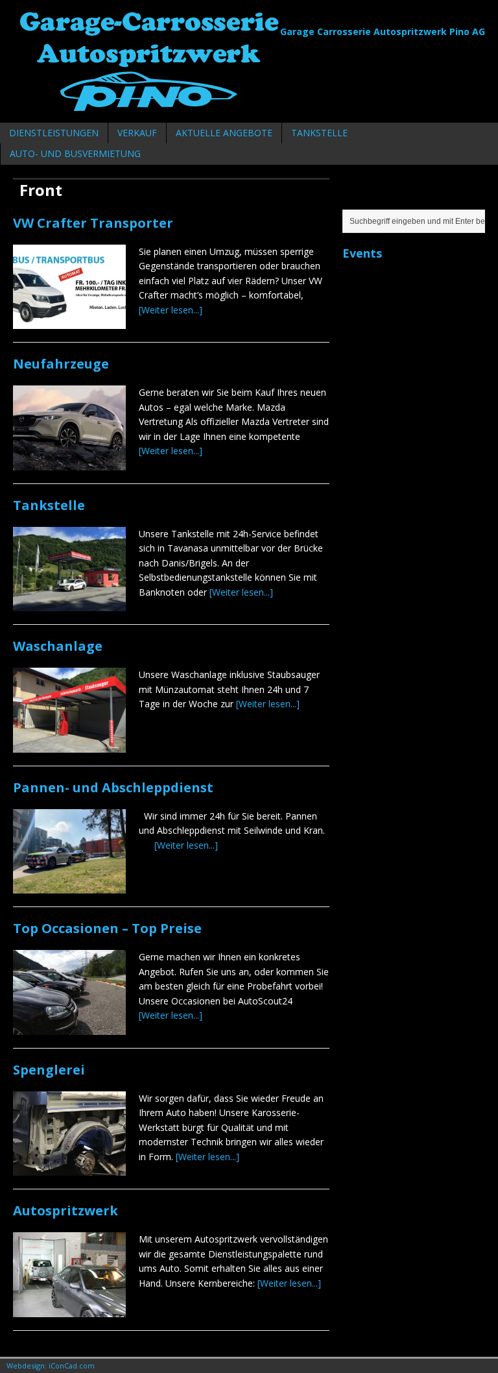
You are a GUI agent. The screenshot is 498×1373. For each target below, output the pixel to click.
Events (362, 253)
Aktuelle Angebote (224, 133)
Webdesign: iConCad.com (50, 1365)
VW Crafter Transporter (93, 223)
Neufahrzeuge (61, 363)
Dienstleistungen (54, 133)
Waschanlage (57, 646)
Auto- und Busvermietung (75, 153)
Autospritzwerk (65, 1210)
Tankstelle (319, 133)
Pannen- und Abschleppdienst (113, 787)
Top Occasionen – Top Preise (107, 928)
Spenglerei (49, 1069)
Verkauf (137, 133)
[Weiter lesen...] (170, 310)
